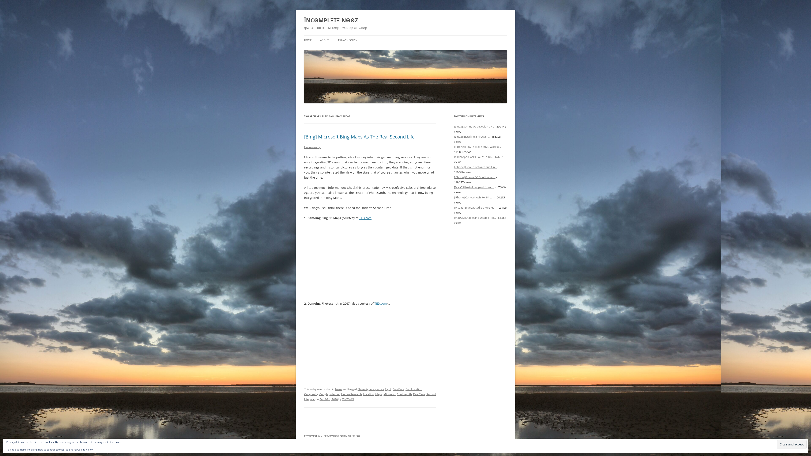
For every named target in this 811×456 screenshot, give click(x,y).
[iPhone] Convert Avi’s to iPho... (473, 197)
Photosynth (404, 394)
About (324, 40)
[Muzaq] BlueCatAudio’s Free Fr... (474, 207)
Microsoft (390, 394)
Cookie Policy (85, 449)
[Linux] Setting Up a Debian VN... (474, 126)
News (338, 389)
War (312, 399)
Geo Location (414, 389)
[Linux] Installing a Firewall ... (472, 136)
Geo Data (398, 389)
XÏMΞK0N (348, 399)
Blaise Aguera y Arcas (371, 389)
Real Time (419, 394)
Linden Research (351, 394)
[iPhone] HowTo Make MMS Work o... (477, 147)
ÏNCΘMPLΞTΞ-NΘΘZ (331, 20)
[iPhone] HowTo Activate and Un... (475, 167)
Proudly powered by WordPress (342, 435)
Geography (311, 394)
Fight (388, 389)
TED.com (365, 218)
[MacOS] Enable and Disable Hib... (475, 218)
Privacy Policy (347, 40)
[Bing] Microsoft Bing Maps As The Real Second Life (359, 136)
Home (308, 40)
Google (323, 394)
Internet (334, 394)
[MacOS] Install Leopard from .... (474, 187)
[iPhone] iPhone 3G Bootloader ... (474, 177)
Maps (378, 394)
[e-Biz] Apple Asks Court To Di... (473, 157)
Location (368, 394)
